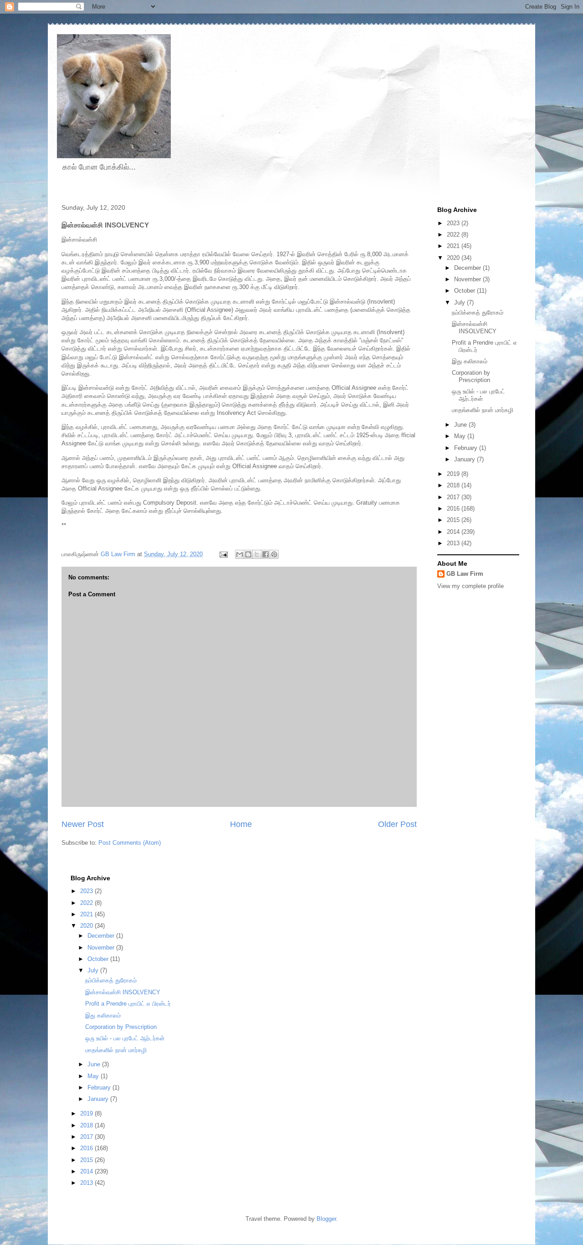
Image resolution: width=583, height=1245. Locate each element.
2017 (454, 497)
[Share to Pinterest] (274, 554)
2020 (454, 257)
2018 (454, 485)
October (465, 290)
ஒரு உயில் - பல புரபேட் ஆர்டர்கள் (478, 395)
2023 (454, 223)
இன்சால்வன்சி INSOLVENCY (474, 327)
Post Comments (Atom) (129, 842)
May (460, 436)
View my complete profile (470, 586)
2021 (454, 246)
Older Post (397, 824)
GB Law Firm (464, 573)
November (468, 279)
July (460, 302)
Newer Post (82, 824)
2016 (454, 508)
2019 (454, 473)
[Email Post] (223, 554)
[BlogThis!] (248, 554)
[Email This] (239, 554)
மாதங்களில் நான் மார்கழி (482, 410)
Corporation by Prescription (471, 376)
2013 (454, 543)
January (465, 459)
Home (241, 824)
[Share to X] (256, 554)
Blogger (326, 1218)
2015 (454, 520)
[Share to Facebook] (265, 554)
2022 (454, 234)
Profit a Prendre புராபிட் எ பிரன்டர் (128, 1003)
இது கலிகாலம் (469, 361)
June (461, 424)
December (468, 267)
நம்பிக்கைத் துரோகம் (477, 312)
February (466, 447)
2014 (454, 531)
